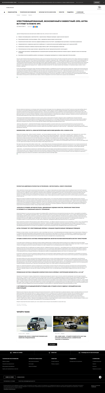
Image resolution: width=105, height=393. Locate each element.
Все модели (52, 344)
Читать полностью (79, 2)
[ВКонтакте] (33, 27)
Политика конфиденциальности (27, 381)
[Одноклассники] (35, 27)
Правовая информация (9, 389)
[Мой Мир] (37, 27)
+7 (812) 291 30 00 (10, 7)
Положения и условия (9, 381)
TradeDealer (93, 386)
